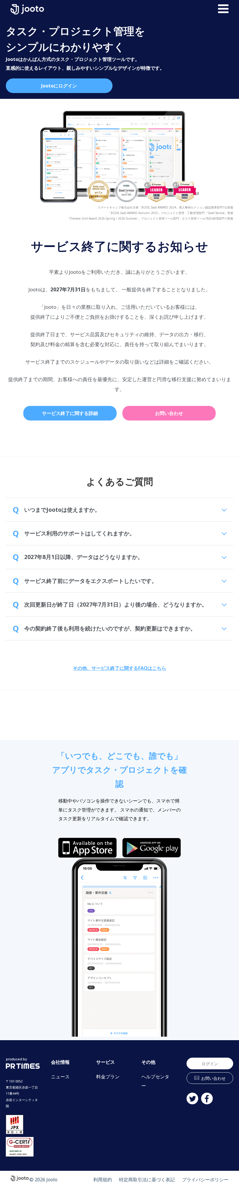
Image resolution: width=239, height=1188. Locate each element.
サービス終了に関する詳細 (70, 413)
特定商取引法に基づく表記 (147, 1179)
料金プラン (107, 1076)
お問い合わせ (169, 413)
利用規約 (102, 1179)
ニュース (60, 1076)
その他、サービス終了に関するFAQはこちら (119, 668)
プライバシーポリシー (205, 1179)
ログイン (210, 1063)
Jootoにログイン (59, 86)
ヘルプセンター (155, 1081)
